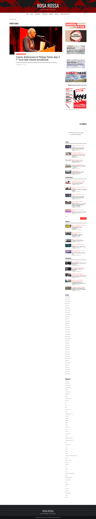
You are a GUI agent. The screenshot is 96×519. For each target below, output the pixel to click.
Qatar (66, 471)
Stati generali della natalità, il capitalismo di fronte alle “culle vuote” (78, 283)
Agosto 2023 (67, 316)
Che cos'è (66, 400)
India (66, 442)
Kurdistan (67, 453)
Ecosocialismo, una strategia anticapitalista (77, 228)
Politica (31, 14)
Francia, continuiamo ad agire (77, 161)
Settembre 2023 (68, 314)
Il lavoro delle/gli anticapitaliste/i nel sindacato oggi (78, 156)
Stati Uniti (73, 195)
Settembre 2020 (68, 362)
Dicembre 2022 (67, 332)
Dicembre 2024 (67, 299)
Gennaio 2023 (67, 329)
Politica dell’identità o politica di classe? (79, 276)
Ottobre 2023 (67, 312)
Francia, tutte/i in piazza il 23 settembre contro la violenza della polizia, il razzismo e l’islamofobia (79, 205)
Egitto (66, 422)
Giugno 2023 (67, 321)
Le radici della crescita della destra (71, 455)
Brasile (66, 396)
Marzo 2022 (67, 351)
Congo (66, 411)
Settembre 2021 (68, 358)
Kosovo (66, 451)
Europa (73, 182)
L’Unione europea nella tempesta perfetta (79, 246)
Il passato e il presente (69, 440)
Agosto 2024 (67, 303)
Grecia (66, 435)
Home (28, 14)
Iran (66, 446)
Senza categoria (68, 479)
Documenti (67, 416)
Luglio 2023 (67, 318)
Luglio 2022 (67, 343)
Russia (66, 475)
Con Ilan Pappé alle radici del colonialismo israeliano (79, 190)
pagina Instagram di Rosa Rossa (79, 85)
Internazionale (37, 14)
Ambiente (73, 225)
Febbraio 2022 (67, 354)
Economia (82, 244)
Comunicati (67, 409)
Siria (66, 486)
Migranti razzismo (68, 460)
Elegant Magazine (53, 517)
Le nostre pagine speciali (64, 14)
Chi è (66, 402)
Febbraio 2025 (67, 296)
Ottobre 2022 (67, 336)
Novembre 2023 (68, 310)
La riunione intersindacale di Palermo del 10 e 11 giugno (79, 166)
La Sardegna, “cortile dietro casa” (78, 240)
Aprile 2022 (67, 349)
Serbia (66, 482)
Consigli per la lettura (75, 187)
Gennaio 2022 (67, 356)
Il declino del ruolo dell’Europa (77, 183)
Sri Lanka (66, 488)
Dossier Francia (71, 48)
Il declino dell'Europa (78, 182)
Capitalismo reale (68, 398)
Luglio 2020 (67, 365)
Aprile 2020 (67, 367)
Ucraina (66, 497)
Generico (66, 431)
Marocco (66, 457)
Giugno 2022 (67, 345)
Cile (65, 405)
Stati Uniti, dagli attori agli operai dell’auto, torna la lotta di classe (78, 148)
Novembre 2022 (68, 334)
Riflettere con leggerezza (69, 473)
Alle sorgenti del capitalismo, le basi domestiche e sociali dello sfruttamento (79, 289)
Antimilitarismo (68, 385)
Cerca (66, 216)
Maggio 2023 (67, 323)
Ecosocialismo (44, 14)
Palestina (73, 188)
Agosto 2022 (67, 340)
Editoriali (73, 145)
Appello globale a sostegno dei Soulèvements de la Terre (77, 235)
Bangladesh (67, 394)
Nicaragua (67, 462)
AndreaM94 (19, 64)
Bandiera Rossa (83, 225)
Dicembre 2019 (67, 373)
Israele (85, 187)
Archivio (66, 389)
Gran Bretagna (67, 433)
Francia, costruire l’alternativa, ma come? (79, 212)
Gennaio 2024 (67, 307)
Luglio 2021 (67, 360)
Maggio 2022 (67, 347)
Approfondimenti (77, 225)
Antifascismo (67, 383)
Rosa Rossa (48, 5)
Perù (66, 466)
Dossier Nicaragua (71, 62)
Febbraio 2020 (67, 369)
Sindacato (57, 14)
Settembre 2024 (68, 301)
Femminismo (51, 14)
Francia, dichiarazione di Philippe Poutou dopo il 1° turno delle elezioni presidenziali (38, 58)
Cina (66, 407)
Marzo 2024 (67, 305)
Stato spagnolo (68, 493)
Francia (77, 201)
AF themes (58, 517)
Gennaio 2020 (67, 371)
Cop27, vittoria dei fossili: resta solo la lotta (79, 253)
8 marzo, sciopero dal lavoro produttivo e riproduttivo (79, 263)
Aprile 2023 (67, 325)
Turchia (66, 495)
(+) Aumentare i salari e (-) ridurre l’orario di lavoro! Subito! (78, 172)
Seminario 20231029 (79, 226)
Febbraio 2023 (67, 327)
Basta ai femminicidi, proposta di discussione (77, 269)
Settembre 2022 (68, 338)
